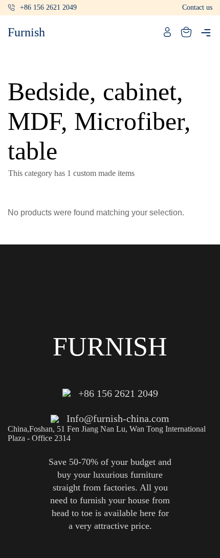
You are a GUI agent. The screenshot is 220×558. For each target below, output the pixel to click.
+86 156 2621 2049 (48, 7)
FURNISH (110, 346)
